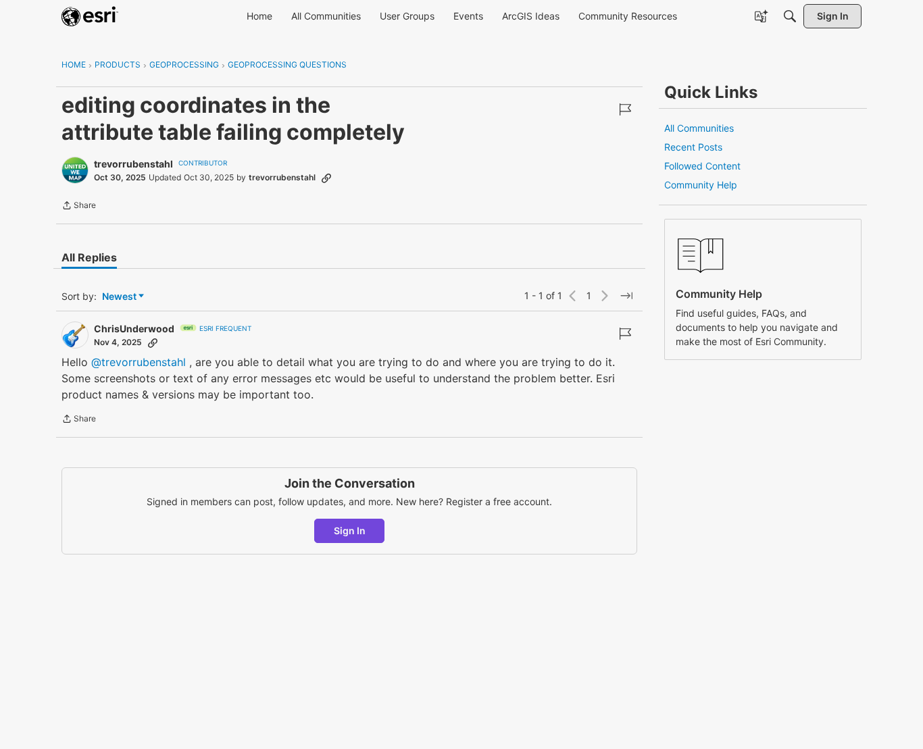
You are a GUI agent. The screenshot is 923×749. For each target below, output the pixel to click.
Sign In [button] (350, 530)
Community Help (700, 184)
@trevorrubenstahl (138, 362)
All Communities (699, 128)
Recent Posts (693, 147)
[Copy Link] (326, 178)
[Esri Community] (89, 16)
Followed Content (702, 166)
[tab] (89, 257)
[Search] (790, 16)
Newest (119, 296)
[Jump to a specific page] (626, 296)
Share (78, 206)
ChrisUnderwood (134, 328)
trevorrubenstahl (133, 164)
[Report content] (625, 109)
